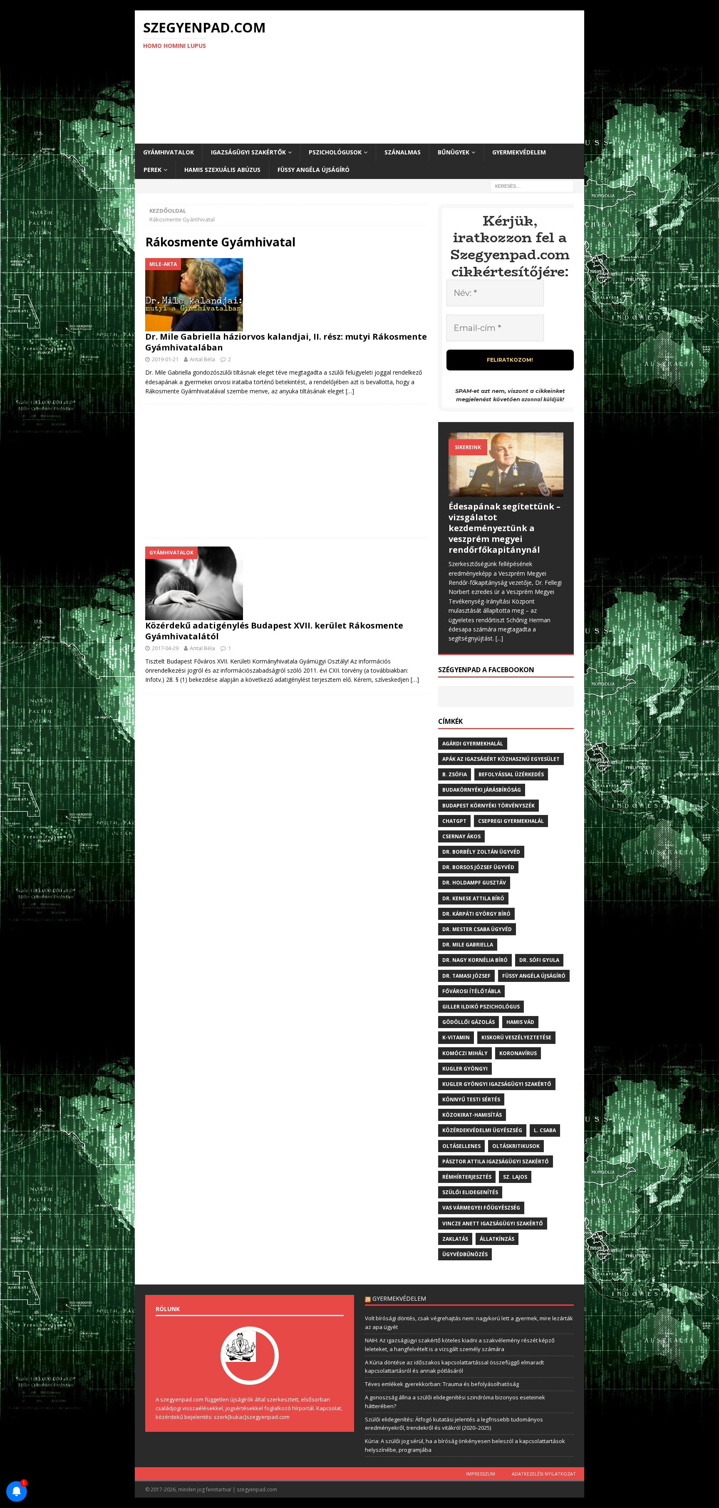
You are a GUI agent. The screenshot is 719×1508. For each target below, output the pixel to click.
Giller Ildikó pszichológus (481, 1006)
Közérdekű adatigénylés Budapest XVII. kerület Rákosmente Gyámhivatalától (274, 631)
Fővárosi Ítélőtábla (471, 991)
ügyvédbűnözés (465, 1254)
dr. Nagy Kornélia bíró (475, 960)
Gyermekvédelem (519, 152)
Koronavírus (518, 1053)
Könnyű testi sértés (471, 1099)
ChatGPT (454, 821)
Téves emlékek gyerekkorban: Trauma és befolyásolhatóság (442, 1384)
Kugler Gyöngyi (465, 1068)
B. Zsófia (454, 774)
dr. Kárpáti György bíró (476, 913)
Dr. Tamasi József (466, 975)
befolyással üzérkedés (511, 774)
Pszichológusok (335, 152)
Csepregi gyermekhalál (511, 821)
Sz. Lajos (515, 1176)
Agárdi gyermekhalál (472, 743)
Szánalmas (402, 152)
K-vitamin (456, 1037)
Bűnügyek (453, 152)
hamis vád (520, 1022)
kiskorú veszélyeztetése (516, 1037)
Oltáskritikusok (516, 1146)
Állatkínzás (497, 1238)
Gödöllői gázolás (468, 1022)
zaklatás (455, 1238)
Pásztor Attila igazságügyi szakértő (495, 1161)
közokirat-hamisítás (472, 1114)
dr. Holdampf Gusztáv (474, 882)
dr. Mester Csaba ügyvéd (477, 929)
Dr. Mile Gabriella (467, 944)
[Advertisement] (432, 77)
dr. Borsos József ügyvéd (478, 867)
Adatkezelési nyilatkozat (544, 1474)
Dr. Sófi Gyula (539, 960)
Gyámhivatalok (168, 152)
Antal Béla (202, 359)
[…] (350, 391)
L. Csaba (545, 1130)
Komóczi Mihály (465, 1053)
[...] (499, 638)
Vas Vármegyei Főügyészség (481, 1207)
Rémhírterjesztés (466, 1176)
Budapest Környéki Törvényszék (488, 805)
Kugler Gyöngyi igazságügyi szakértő (496, 1084)
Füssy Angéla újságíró (314, 170)
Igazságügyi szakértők (248, 152)
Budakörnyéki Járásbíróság (481, 789)
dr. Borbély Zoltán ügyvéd (481, 851)
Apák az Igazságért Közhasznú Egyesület (501, 759)
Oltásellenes (461, 1146)
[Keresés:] (532, 185)
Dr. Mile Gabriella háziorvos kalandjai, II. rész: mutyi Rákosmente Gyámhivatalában (286, 342)
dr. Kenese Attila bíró (473, 898)
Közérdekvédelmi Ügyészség (482, 1130)
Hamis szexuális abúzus (222, 170)
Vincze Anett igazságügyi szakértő (492, 1223)
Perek (152, 170)
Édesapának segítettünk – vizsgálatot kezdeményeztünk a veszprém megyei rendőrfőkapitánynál (504, 528)
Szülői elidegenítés (470, 1192)
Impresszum (480, 1474)
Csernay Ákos (461, 836)
